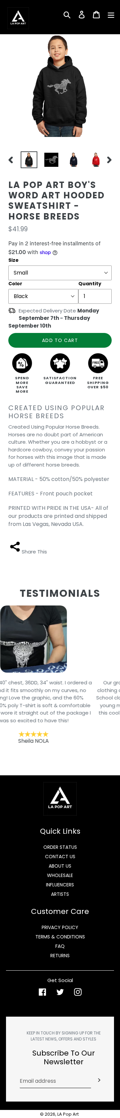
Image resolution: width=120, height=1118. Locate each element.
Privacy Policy (60, 927)
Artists (60, 894)
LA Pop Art (68, 1114)
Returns (60, 955)
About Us (60, 866)
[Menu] (111, 14)
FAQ (60, 946)
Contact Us (60, 856)
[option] (26, 160)
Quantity (89, 283)
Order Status (60, 847)
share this (34, 551)
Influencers (60, 884)
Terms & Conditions (60, 936)
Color (15, 283)
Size (13, 260)
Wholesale (60, 875)
